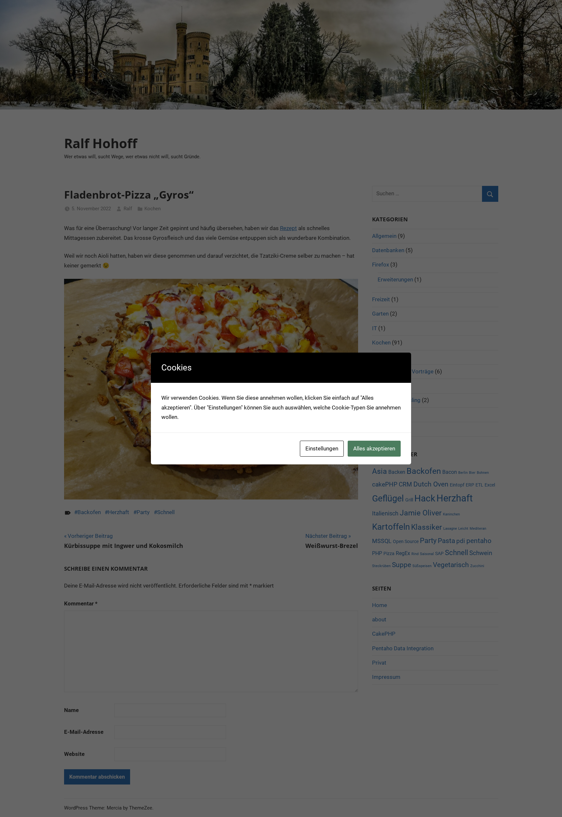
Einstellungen (321, 448)
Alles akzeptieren (374, 448)
